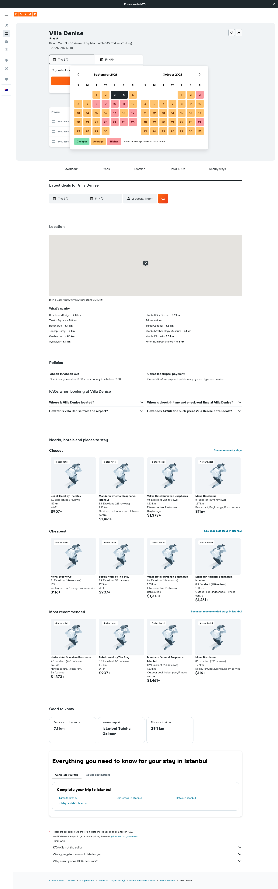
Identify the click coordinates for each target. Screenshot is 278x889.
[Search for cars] (6, 41)
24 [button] (114, 122)
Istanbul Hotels (167, 880)
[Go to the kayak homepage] (25, 14)
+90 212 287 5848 (61, 48)
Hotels (71, 880)
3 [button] (115, 95)
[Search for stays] (6, 34)
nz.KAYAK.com (56, 880)
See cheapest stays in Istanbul (223, 530)
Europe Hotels (86, 880)
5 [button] (133, 95)
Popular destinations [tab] (97, 774)
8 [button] (96, 104)
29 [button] (96, 131)
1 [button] (96, 95)
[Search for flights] (6, 26)
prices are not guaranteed (124, 836)
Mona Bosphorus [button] (205, 496)
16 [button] (105, 113)
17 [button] (114, 113)
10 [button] (114, 104)
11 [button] (124, 104)
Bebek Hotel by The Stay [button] (66, 496)
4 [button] (124, 95)
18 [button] (123, 113)
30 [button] (105, 131)
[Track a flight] (6, 68)
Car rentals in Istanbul (129, 798)
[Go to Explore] (6, 60)
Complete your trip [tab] (66, 774)
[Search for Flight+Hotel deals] (6, 49)
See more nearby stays (228, 450)
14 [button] (87, 113)
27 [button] (78, 131)
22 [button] (96, 122)
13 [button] (78, 113)
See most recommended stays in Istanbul (216, 611)
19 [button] (132, 113)
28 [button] (87, 131)
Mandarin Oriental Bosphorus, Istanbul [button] (117, 497)
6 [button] (78, 104)
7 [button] (87, 104)
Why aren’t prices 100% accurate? (75, 861)
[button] (274, 4)
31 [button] (199, 131)
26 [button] (132, 122)
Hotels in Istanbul (186, 798)
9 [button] (105, 104)
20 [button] (78, 122)
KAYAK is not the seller (67, 847)
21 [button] (87, 122)
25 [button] (123, 122)
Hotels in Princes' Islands (142, 880)
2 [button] (105, 95)
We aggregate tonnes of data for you (77, 854)
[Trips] (6, 79)
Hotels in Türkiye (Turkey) (112, 880)
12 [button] (132, 104)
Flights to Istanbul (68, 798)
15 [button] (96, 113)
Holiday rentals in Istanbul (72, 803)
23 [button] (105, 122)
